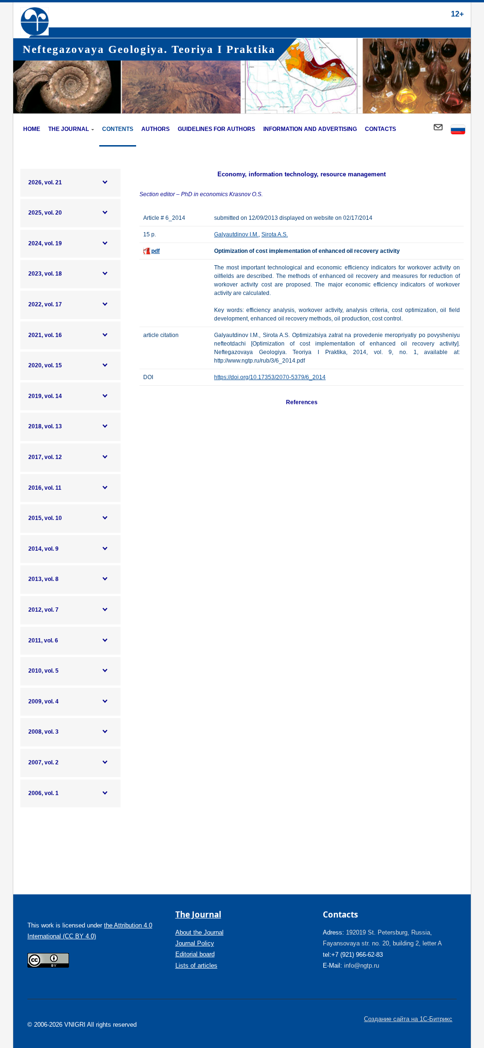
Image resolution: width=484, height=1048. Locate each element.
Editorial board (195, 954)
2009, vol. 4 (43, 701)
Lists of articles (196, 965)
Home (31, 129)
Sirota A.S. (274, 234)
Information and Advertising (310, 129)
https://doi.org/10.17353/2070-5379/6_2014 (270, 377)
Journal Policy (194, 943)
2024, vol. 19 (45, 243)
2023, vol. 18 (45, 273)
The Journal (68, 129)
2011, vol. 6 (43, 640)
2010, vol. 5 (43, 670)
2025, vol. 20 (45, 212)
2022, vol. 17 (45, 304)
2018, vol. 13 (45, 426)
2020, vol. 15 (45, 365)
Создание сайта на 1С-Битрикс (408, 1018)
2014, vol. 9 (43, 549)
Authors (155, 129)
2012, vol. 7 (43, 609)
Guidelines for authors (216, 129)
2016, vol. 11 (44, 488)
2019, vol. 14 (45, 396)
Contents (117, 129)
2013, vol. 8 (43, 579)
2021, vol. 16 (45, 335)
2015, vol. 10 (45, 518)
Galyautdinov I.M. (236, 234)
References (302, 402)
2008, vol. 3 (43, 731)
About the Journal (199, 932)
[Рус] (458, 130)
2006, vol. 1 (43, 793)
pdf (155, 251)
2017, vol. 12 (45, 457)
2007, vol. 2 (43, 762)
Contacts (380, 129)
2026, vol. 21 (45, 182)
